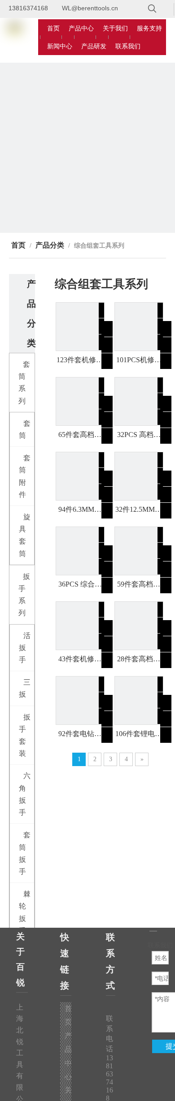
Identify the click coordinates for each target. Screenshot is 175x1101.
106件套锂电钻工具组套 (138, 734)
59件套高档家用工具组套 (138, 584)
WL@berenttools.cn (90, 8)
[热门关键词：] (152, 9)
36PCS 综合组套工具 (80, 584)
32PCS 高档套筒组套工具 (139, 435)
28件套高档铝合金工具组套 (138, 659)
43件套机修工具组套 (79, 659)
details (115, 358)
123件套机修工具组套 (80, 360)
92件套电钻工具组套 (79, 734)
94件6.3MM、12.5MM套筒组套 (80, 510)
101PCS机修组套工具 (139, 360)
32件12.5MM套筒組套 (138, 510)
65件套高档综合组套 (79, 435)
